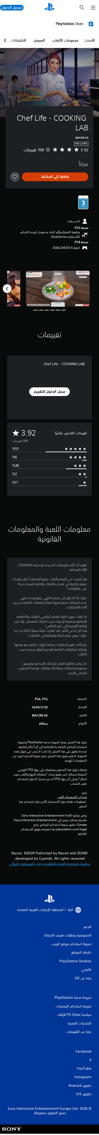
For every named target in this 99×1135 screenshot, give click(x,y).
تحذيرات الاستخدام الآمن (72, 797)
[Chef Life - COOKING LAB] (58, 289)
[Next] (7, 288)
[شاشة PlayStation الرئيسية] (49, 8)
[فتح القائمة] (93, 7)
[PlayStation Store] (75, 23)
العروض (39, 40)
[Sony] (11, 1132)
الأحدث (90, 40)
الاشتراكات (18, 40)
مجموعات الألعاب (65, 40)
